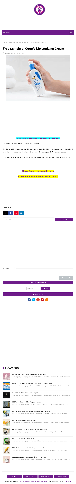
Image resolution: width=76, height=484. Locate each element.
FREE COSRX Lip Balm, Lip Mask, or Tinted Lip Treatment (29, 457)
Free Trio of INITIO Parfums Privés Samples (25, 393)
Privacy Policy (45, 476)
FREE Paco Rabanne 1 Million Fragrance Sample (26, 402)
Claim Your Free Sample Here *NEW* (38, 176)
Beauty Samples (13, 42)
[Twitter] (33, 299)
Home (5, 42)
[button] (5, 213)
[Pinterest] (42, 299)
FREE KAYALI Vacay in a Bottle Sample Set (24, 420)
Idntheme (68, 481)
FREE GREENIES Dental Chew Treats (23, 438)
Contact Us (29, 476)
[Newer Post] (62, 278)
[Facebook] (29, 299)
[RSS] (46, 299)
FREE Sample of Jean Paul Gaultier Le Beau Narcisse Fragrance (31, 411)
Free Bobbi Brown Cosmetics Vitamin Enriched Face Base (29, 429)
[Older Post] (69, 278)
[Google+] (38, 299)
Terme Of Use (61, 476)
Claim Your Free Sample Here (38, 171)
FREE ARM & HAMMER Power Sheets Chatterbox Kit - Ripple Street (32, 383)
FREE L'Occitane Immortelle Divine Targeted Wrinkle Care (29, 448)
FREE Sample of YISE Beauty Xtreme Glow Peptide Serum (29, 374)
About (14, 476)
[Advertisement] (39, 23)
